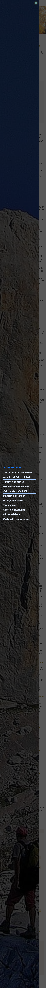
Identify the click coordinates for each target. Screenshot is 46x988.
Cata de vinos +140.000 (15, 491)
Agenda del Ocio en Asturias (17, 477)
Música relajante (11, 514)
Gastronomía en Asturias (16, 486)
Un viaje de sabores (13, 500)
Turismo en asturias (13, 481)
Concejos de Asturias (14, 509)
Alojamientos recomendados (18, 472)
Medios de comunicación (16, 519)
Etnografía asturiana (14, 495)
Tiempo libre (9, 505)
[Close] (36, 3)
